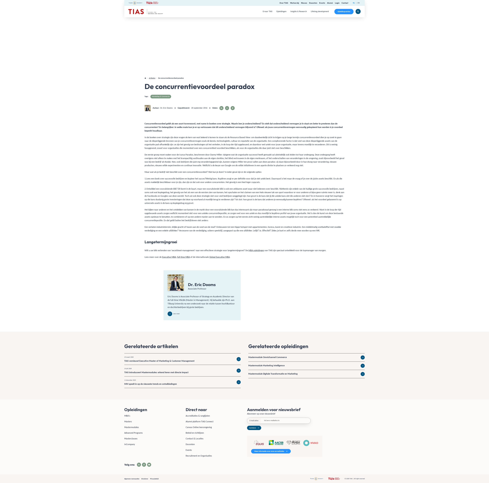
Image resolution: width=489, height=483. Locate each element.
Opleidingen (281, 11)
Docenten (313, 3)
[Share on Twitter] (227, 108)
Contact (345, 3)
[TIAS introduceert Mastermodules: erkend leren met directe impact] (182, 370)
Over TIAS (284, 3)
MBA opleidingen (256, 250)
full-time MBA (183, 257)
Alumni (330, 3)
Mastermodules (131, 427)
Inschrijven (252, 428)
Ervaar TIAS (267, 11)
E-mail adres (254, 420)
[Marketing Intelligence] (306, 366)
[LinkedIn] (139, 465)
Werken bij (294, 3)
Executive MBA (169, 257)
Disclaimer (144, 479)
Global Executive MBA (219, 257)
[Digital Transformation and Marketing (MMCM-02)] (306, 374)
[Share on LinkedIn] (221, 108)
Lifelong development (320, 11)
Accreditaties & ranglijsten (198, 415)
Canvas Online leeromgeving (199, 427)
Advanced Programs (133, 432)
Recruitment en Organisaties (199, 455)
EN (359, 3)
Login (337, 3)
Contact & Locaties (194, 438)
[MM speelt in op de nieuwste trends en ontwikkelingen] (182, 382)
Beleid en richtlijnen (195, 432)
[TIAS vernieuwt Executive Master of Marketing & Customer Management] (182, 359)
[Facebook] (144, 465)
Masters (128, 421)
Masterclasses (130, 438)
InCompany (129, 444)
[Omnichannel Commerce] (306, 357)
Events (322, 3)
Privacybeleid (154, 479)
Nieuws (304, 3)
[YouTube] (149, 465)
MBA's (127, 415)
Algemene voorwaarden (131, 479)
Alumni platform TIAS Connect (199, 421)
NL (354, 3)
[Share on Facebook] (233, 108)
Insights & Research (298, 11)
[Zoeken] (358, 11)
